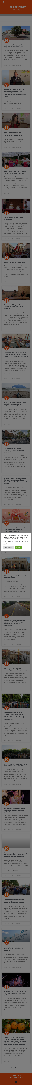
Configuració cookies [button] (8, 547)
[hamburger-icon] (3, 19)
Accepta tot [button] (18, 547)
